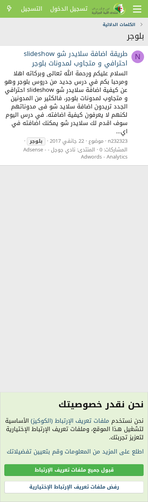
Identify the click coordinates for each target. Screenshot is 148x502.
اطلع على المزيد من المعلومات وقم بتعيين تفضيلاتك (75, 451)
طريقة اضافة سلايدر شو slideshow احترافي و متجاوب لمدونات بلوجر (75, 58)
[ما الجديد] (9, 9)
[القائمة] (137, 9)
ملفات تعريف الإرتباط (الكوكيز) (70, 420)
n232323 (117, 141)
